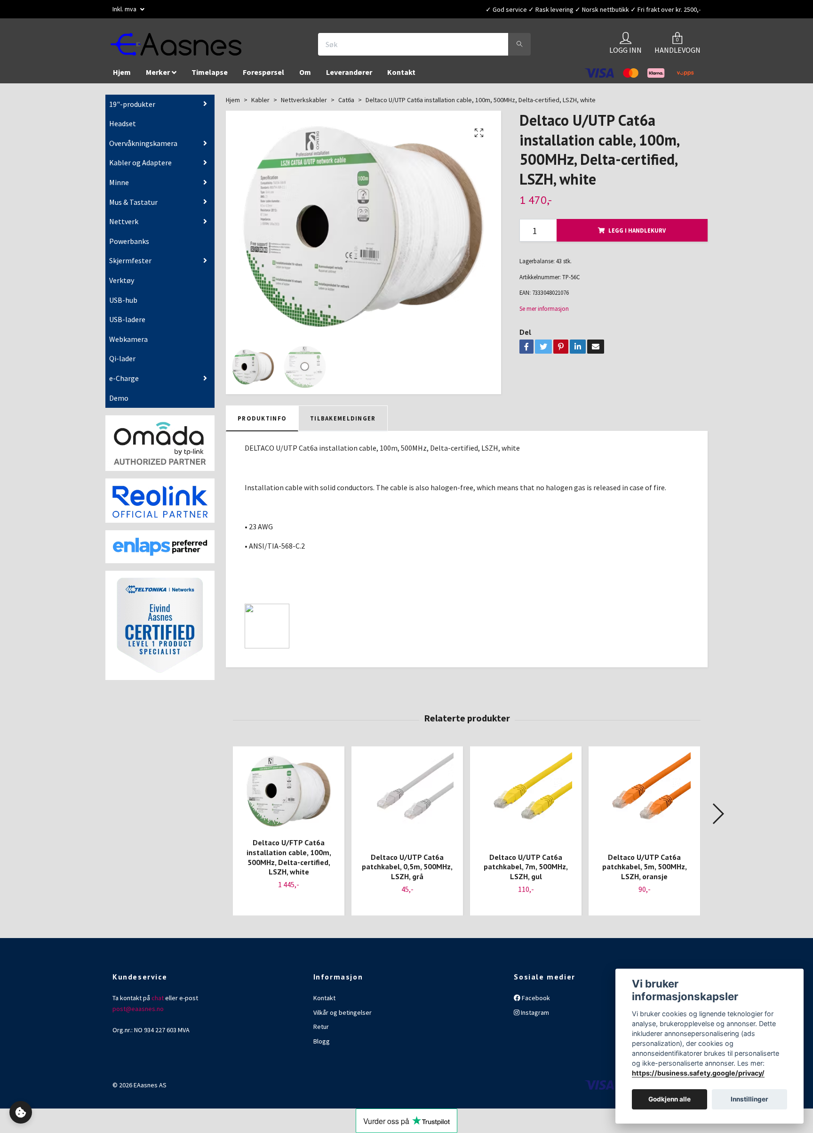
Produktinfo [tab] (262, 423)
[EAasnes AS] (188, 46)
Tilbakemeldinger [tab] (342, 423)
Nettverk (123, 226)
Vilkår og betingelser (342, 1017)
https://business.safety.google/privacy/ (698, 1073)
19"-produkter (132, 108)
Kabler (260, 104)
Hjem (122, 76)
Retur (321, 1031)
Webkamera (128, 343)
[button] (717, 818)
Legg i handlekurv (637, 235)
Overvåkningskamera (143, 148)
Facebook (535, 1002)
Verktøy (121, 285)
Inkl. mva (125, 9)
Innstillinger (749, 1099)
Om (305, 76)
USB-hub (123, 304)
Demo (118, 402)
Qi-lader (122, 363)
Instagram (534, 1017)
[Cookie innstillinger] (20, 1112)
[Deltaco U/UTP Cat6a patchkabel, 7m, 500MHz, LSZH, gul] (525, 803)
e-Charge (124, 383)
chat (157, 1002)
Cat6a (346, 104)
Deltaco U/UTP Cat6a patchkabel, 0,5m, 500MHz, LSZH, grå (407, 871)
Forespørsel (263, 76)
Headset (122, 128)
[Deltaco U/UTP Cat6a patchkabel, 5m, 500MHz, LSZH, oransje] (644, 803)
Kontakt (401, 76)
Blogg (321, 1046)
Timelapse (209, 76)
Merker (158, 76)
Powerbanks (129, 246)
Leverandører (349, 76)
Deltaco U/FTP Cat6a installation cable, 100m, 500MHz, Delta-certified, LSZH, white (289, 861)
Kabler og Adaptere (140, 167)
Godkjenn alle (669, 1099)
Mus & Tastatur (133, 206)
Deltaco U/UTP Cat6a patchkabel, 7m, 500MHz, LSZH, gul (526, 871)
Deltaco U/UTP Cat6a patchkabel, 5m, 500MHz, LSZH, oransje (644, 871)
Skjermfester (130, 265)
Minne (119, 187)
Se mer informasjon (544, 313)
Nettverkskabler (304, 104)
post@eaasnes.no (138, 1013)
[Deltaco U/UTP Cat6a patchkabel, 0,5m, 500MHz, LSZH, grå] (407, 803)
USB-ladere (127, 324)
